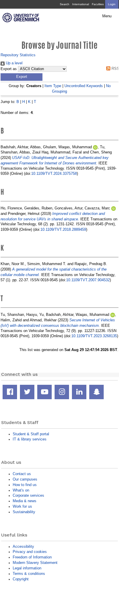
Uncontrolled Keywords (83, 86)
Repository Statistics (18, 55)
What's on (21, 490)
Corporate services (28, 495)
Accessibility (23, 546)
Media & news (24, 501)
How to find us (25, 485)
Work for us (22, 506)
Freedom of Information (32, 557)
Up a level (14, 63)
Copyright (21, 579)
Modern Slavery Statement (35, 562)
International (80, 4)
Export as (9, 69)
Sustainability (24, 512)
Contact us (22, 474)
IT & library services (30, 439)
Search (64, 4)
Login (112, 4)
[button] (21, 77)
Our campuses (25, 479)
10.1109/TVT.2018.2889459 (63, 229)
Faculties (98, 4)
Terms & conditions (29, 573)
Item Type (52, 86)
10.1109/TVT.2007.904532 (88, 280)
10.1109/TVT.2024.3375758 (54, 173)
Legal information (27, 568)
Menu (106, 16)
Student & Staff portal (31, 434)
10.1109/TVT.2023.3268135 (94, 336)
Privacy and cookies (30, 551)
